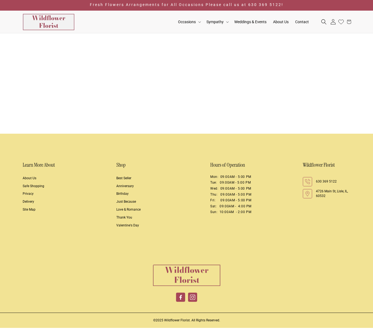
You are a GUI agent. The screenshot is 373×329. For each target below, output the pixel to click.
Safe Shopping (33, 186)
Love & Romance (128, 209)
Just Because (126, 202)
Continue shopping (186, 108)
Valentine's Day (127, 225)
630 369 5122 (326, 181)
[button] (189, 22)
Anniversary (125, 186)
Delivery (28, 202)
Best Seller (123, 178)
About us (29, 178)
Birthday (122, 194)
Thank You (124, 217)
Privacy (28, 194)
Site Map (29, 209)
